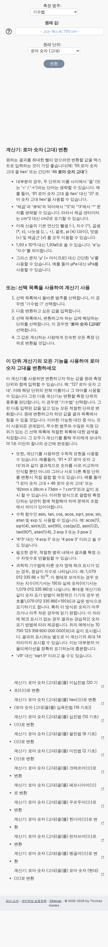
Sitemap (55, 901)
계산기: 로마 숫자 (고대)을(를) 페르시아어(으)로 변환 (55, 789)
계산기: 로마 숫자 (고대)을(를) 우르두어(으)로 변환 (55, 806)
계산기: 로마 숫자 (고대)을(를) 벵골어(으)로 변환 (55, 857)
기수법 (32, 304)
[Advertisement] (54, 107)
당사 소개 (12, 901)
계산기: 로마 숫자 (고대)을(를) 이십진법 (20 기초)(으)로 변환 (56, 686)
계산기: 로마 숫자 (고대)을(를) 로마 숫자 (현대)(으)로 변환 (56, 874)
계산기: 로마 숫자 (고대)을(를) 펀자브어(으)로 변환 (55, 840)
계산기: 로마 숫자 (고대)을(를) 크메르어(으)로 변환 (55, 772)
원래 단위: (52, 44)
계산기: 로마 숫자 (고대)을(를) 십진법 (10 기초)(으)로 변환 (56, 720)
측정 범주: (52, 5)
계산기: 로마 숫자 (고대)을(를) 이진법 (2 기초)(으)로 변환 (55, 755)
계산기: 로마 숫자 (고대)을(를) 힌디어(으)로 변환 (55, 823)
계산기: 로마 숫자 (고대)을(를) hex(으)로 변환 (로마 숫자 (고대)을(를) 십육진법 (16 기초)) (55, 703)
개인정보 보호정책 (34, 901)
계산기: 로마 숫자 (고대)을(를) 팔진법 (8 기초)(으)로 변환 (55, 737)
